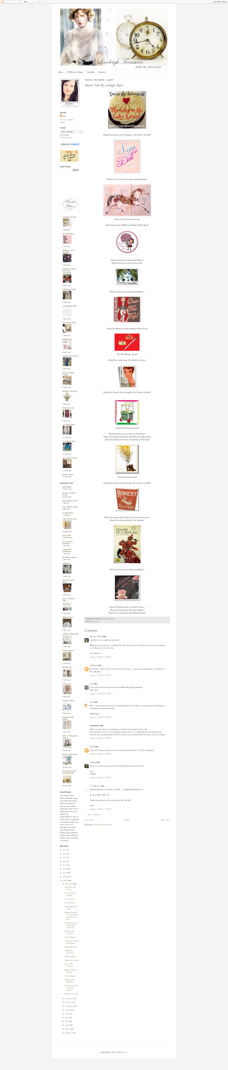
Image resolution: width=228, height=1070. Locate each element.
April (67, 1025)
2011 (65, 872)
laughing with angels (67, 718)
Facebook (90, 72)
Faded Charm (67, 650)
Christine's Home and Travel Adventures (69, 271)
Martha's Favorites (69, 391)
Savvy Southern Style (68, 599)
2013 (65, 865)
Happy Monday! (71, 946)
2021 (65, 849)
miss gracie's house (69, 458)
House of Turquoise (70, 754)
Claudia (93, 762)
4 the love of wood (69, 519)
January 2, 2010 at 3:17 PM (100, 693)
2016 (65, 853)
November (69, 998)
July (67, 1013)
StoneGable (66, 486)
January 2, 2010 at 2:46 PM (100, 657)
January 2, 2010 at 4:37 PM (100, 738)
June (67, 1017)
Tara (64, 116)
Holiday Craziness (72, 993)
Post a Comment (93, 814)
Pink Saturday (70, 902)
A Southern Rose (69, 441)
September (69, 1006)
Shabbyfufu (67, 339)
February (69, 1032)
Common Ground (69, 217)
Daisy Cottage (67, 474)
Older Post (165, 820)
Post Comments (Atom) (103, 824)
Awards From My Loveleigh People (71, 987)
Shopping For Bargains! (70, 980)
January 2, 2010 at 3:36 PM (100, 717)
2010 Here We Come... (70, 888)
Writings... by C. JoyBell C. (68, 251)
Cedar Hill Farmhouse (66, 550)
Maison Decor (68, 617)
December (69, 883)
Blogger (124, 1052)
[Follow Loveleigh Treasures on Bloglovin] (70, 145)
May (67, 1021)
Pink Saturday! (70, 956)
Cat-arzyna (66, 683)
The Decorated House (68, 581)
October (68, 1002)
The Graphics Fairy (70, 506)
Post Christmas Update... (70, 894)
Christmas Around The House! (72, 941)
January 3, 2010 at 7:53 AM (100, 777)
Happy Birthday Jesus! (71, 907)
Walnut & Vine (68, 408)
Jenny (92, 746)
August (68, 1009)
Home (60, 72)
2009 (65, 880)
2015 (65, 857)
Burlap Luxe (67, 667)
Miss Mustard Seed (69, 500)
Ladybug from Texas (70, 356)
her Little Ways (68, 233)
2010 (65, 876)
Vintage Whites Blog (70, 633)
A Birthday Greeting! (69, 951)
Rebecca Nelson (96, 636)
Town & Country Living (69, 494)
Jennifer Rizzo (68, 512)
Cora (92, 702)
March (68, 1029)
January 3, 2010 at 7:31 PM (100, 809)
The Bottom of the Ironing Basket (69, 772)
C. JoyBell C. (95, 786)
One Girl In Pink (69, 322)
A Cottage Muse (68, 424)
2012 (65, 869)
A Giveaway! (70, 899)
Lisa (91, 683)
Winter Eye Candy (71, 960)
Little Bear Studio (69, 289)
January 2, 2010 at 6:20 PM (100, 753)
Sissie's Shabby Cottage (68, 373)
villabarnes (66, 563)
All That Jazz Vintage (75, 72)
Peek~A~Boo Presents (70, 932)
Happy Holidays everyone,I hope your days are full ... (71, 915)
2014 (65, 861)
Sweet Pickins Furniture (67, 542)
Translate (68, 137)
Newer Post (89, 820)
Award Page (95, 621)
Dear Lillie (66, 535)
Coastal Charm (68, 700)
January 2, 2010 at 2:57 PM (100, 675)
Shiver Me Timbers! (69, 965)
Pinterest (101, 72)
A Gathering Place (69, 306)
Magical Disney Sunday (71, 970)
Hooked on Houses (69, 557)
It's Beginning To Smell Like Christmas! (71, 925)
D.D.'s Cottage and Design (69, 736)
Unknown (93, 665)
